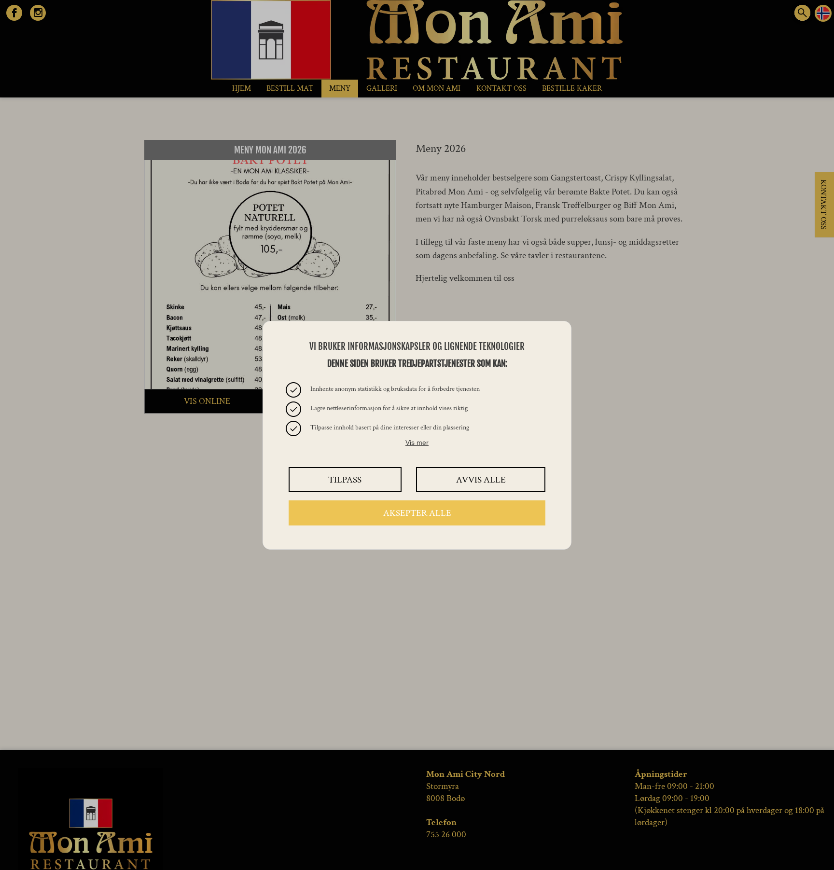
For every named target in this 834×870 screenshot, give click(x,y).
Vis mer (417, 442)
